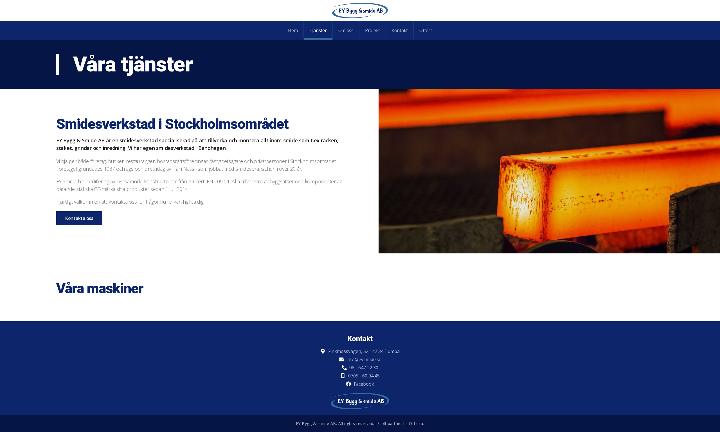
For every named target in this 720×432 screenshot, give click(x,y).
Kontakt (400, 30)
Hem (293, 30)
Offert (425, 30)
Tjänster (318, 30)
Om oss (346, 30)
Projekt (372, 30)
